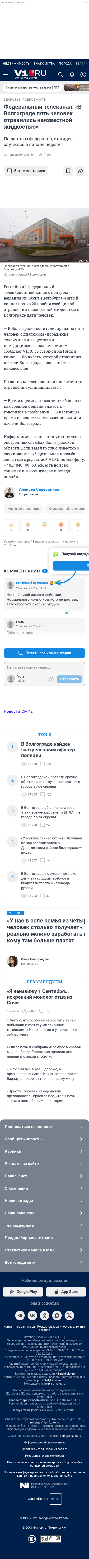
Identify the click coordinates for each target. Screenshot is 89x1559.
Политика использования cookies (44, 1449)
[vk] (32, 1315)
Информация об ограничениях (45, 1442)
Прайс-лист (16, 1176)
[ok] (44, 1315)
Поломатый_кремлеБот (32, 583)
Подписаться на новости (29, 1126)
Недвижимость (16, 63)
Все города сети (20, 1262)
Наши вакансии (20, 1213)
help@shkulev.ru (54, 1383)
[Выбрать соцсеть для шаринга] (80, 171)
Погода (65, 63)
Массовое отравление (24, 508)
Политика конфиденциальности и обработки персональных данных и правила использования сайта (44, 1474)
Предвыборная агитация (29, 1237)
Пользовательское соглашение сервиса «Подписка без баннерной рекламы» (44, 1464)
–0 (79, 613)
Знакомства (44, 63)
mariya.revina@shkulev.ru (29, 1410)
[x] (69, 1315)
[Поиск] (60, 74)
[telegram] (20, 1315)
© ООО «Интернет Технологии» (45, 1527)
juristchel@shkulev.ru (50, 1380)
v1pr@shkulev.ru (70, 1435)
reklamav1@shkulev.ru (44, 1422)
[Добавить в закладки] (68, 171)
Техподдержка (19, 1225)
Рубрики (13, 1151)
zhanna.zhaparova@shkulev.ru (29, 1400)
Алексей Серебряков (39, 489)
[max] (57, 1315)
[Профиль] (83, 74)
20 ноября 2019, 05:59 (19, 154)
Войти (21, 681)
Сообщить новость (23, 1139)
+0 (66, 613)
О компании (16, 1188)
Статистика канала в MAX (30, 1250)
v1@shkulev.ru (65, 1373)
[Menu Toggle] (5, 74)
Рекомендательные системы (44, 1455)
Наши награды (19, 1200)
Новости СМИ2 (18, 711)
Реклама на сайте (22, 1163)
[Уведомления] (72, 74)
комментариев (29, 171)
